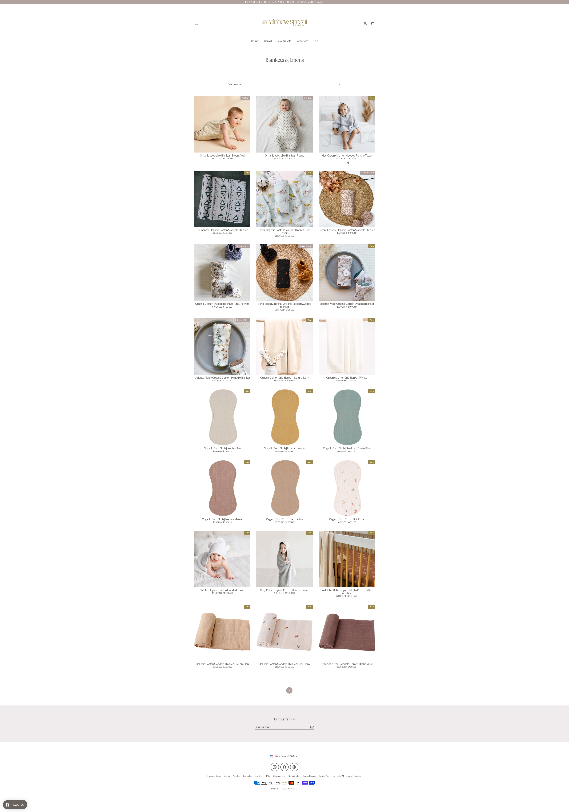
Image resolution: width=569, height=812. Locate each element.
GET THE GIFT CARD (284, 419)
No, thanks (284, 428)
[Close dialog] (314, 378)
